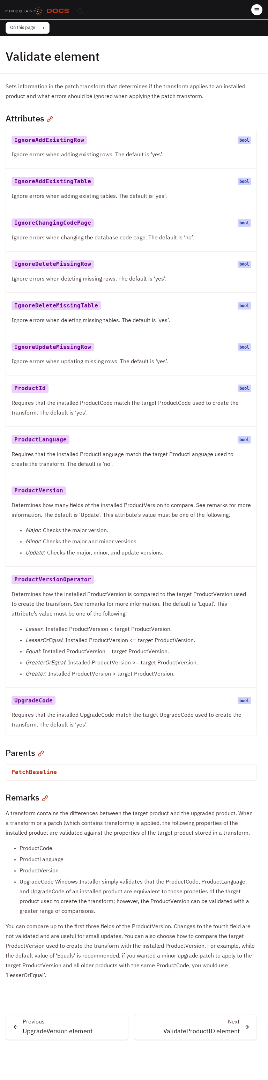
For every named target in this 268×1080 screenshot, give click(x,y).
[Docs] (58, 11)
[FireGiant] (24, 11)
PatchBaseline (34, 772)
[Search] (80, 11)
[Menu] (256, 9)
